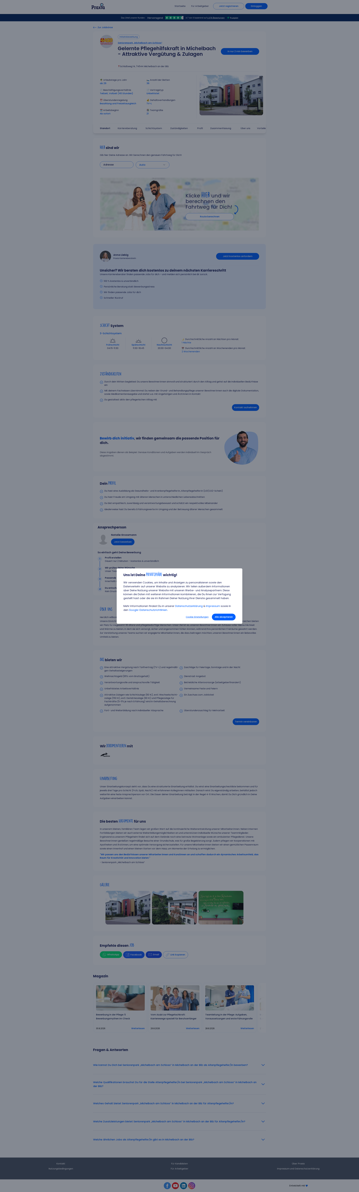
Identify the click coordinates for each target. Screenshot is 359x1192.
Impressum (213, 606)
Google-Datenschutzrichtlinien (148, 610)
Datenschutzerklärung (189, 606)
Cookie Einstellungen (197, 617)
